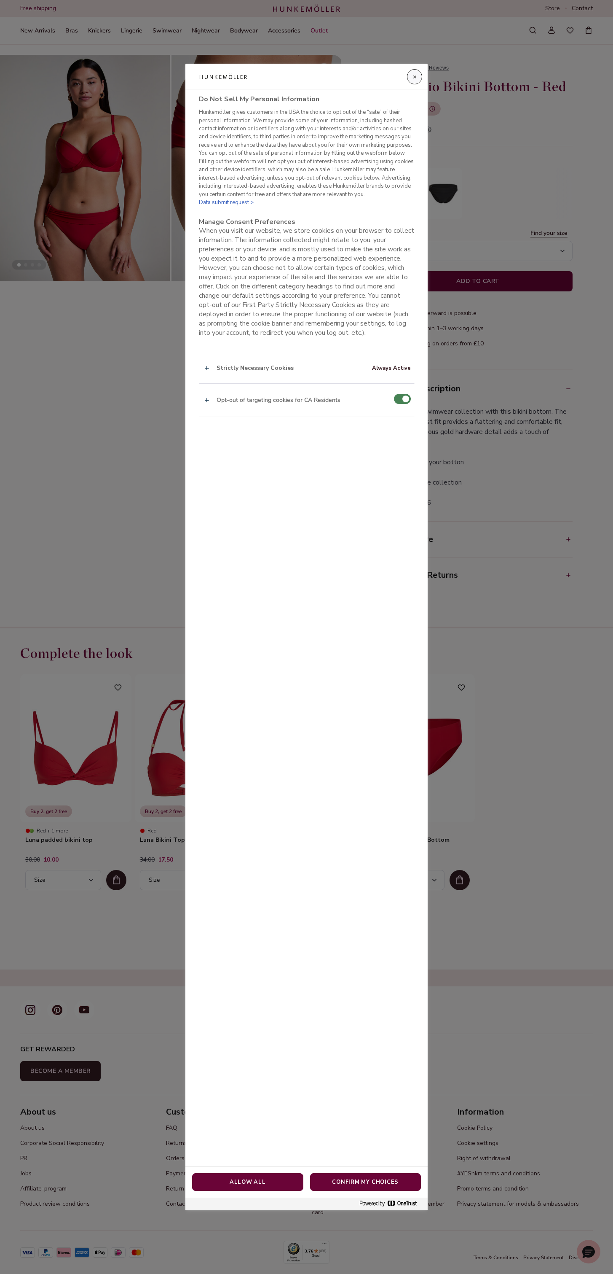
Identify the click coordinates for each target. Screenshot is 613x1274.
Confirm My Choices (365, 1182)
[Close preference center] (414, 76)
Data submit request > (226, 202)
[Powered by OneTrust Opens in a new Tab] (391, 1204)
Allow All (248, 1182)
